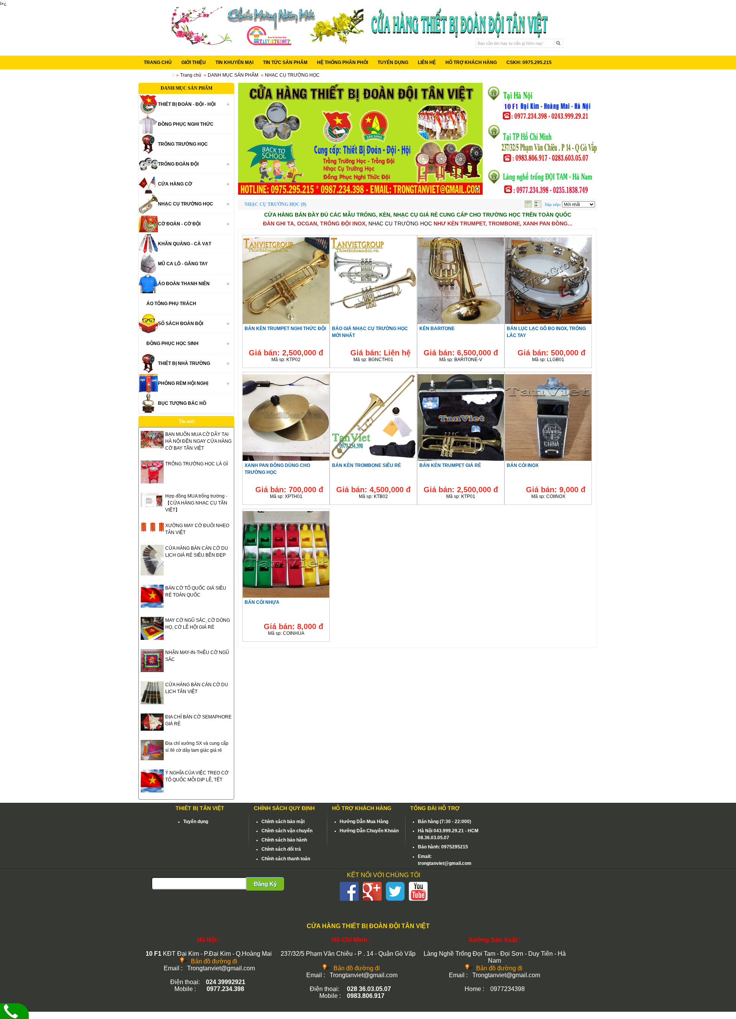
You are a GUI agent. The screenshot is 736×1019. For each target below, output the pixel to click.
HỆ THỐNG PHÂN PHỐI (342, 62)
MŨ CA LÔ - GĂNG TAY (183, 263)
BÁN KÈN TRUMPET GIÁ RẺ (450, 465)
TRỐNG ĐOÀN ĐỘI (178, 164)
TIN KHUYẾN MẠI (234, 62)
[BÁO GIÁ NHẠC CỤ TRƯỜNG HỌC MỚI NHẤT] (373, 323)
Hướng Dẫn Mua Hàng (364, 821)
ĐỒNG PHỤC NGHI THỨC (186, 124)
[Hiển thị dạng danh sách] (538, 206)
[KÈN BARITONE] (460, 323)
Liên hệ (397, 352)
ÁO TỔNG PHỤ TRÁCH (171, 303)
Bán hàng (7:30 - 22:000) (444, 821)
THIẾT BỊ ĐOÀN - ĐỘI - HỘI (186, 104)
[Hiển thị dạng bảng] (529, 206)
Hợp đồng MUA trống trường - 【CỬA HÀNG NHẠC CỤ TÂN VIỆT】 (196, 503)
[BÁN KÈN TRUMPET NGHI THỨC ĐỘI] (286, 323)
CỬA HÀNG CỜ (175, 184)
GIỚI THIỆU (193, 62)
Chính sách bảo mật (283, 821)
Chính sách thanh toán (285, 858)
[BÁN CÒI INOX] (548, 460)
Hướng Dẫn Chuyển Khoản (369, 830)
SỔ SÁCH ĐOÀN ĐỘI (180, 323)
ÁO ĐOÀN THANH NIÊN (184, 283)
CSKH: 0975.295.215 (529, 62)
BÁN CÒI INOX (523, 465)
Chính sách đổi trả (281, 849)
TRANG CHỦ (158, 62)
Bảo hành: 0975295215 (443, 847)
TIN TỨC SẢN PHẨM (285, 62)
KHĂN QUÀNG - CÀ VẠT (184, 244)
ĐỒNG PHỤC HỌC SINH (172, 343)
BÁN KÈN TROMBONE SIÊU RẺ (366, 465)
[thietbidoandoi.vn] (360, 139)
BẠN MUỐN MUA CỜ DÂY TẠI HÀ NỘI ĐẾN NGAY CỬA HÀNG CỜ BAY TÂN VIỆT (198, 441)
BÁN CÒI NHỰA (262, 602)
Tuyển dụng (195, 821)
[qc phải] (541, 193)
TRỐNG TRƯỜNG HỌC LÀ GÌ (196, 464)
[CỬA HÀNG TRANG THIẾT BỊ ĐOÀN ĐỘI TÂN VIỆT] (267, 43)
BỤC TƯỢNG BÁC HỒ (182, 403)
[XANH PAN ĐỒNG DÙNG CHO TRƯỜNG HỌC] (286, 460)
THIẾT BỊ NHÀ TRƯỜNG (184, 363)
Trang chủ (190, 75)
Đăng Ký (265, 884)
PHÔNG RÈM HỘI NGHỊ (183, 383)
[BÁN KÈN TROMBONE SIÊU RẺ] (373, 460)
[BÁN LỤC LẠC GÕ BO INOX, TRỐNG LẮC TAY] (548, 323)
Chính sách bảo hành (284, 840)
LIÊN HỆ (427, 62)
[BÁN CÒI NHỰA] (286, 597)
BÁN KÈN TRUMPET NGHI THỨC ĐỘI (285, 328)
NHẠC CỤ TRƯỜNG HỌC (185, 204)
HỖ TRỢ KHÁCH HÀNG (471, 62)
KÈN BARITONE (437, 328)
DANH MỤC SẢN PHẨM (233, 75)
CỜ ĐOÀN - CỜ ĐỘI (179, 224)
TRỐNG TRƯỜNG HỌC (183, 144)
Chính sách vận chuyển (286, 830)
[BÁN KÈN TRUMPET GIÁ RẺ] (460, 460)
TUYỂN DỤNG (393, 62)
